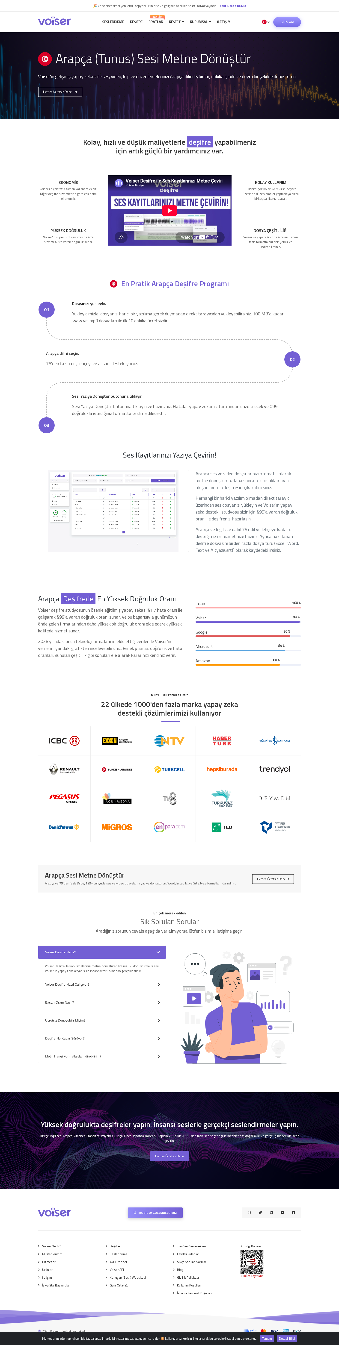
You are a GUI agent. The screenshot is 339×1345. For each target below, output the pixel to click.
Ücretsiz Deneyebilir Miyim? (65, 1020)
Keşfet (175, 21)
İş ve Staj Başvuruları (56, 1285)
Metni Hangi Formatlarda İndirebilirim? (73, 1056)
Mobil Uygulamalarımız (157, 1212)
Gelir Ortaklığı (119, 1285)
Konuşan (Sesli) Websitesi (128, 1277)
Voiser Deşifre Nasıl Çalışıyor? (67, 984)
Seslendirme (113, 21)
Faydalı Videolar (188, 1253)
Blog (180, 1269)
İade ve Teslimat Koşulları (194, 1293)
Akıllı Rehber (118, 1261)
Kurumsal (199, 21)
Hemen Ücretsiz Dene (57, 91)
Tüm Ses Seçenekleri (191, 1246)
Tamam (267, 1338)
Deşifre (136, 21)
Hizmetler (49, 1261)
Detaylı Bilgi (287, 1338)
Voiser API (117, 1269)
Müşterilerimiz (52, 1253)
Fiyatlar (156, 19)
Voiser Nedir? (51, 1246)
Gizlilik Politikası (188, 1277)
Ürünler (47, 1269)
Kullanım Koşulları (189, 1285)
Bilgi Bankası (253, 1246)
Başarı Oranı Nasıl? (59, 1002)
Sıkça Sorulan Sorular (191, 1261)
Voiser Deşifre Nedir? (60, 952)
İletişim (224, 21)
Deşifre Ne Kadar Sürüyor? (65, 1038)
